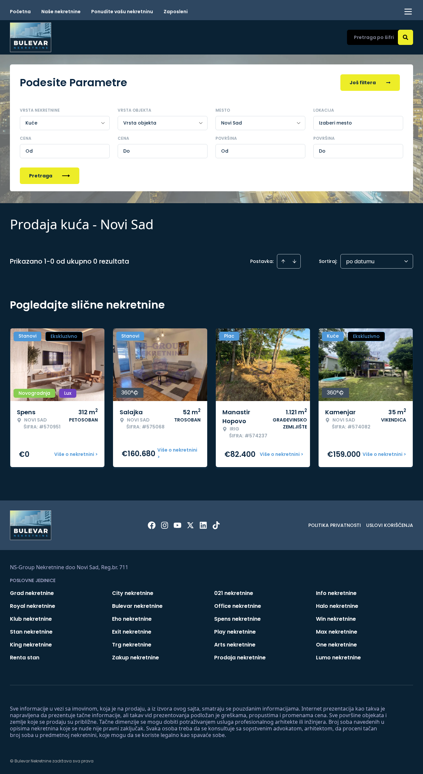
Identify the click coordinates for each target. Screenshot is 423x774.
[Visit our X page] (190, 525)
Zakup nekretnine (135, 657)
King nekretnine (31, 644)
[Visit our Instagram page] (165, 525)
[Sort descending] (294, 261)
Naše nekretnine (61, 11)
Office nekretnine (237, 606)
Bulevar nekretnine (137, 606)
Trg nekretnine (131, 644)
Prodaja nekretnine (240, 657)
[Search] (405, 37)
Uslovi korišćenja (389, 525)
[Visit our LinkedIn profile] (203, 525)
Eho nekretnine (132, 619)
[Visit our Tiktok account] (216, 525)
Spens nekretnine (237, 619)
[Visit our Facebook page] (152, 525)
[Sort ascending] (283, 261)
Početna (20, 11)
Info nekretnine (336, 593)
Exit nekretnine (131, 632)
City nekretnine (132, 593)
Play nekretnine (235, 632)
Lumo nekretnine (338, 657)
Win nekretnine (336, 619)
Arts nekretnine (234, 644)
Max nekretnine (336, 632)
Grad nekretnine (32, 593)
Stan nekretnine (31, 632)
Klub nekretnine (31, 619)
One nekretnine (336, 644)
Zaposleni (176, 11)
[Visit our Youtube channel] (177, 525)
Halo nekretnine (337, 606)
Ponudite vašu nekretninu (122, 11)
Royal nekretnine (32, 606)
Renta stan (24, 657)
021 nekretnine (233, 593)
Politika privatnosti (334, 525)
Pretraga (40, 175)
